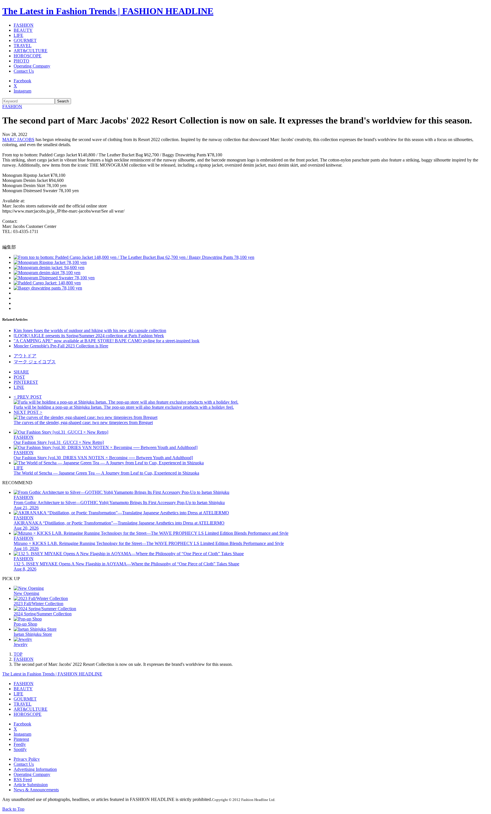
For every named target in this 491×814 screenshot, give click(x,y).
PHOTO (21, 60)
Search (63, 101)
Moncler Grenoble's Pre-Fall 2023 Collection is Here (61, 345)
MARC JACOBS (18, 139)
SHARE (21, 372)
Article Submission (31, 784)
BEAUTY (23, 30)
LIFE (18, 35)
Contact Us (24, 71)
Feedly (20, 744)
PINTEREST (26, 382)
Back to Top (13, 809)
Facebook (22, 80)
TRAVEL (23, 45)
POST (19, 377)
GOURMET (25, 40)
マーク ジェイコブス (35, 361)
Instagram (22, 91)
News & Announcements (36, 789)
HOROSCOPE (27, 55)
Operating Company (32, 66)
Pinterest (21, 739)
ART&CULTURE (30, 50)
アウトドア (25, 355)
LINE (19, 387)
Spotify (20, 749)
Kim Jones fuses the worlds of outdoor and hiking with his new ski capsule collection (90, 330)
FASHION (24, 25)
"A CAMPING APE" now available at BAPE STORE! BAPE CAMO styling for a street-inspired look (106, 340)
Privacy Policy (27, 759)
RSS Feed (23, 779)
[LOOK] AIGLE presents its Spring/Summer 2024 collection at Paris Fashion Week (89, 335)
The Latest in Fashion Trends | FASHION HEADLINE (107, 11)
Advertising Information (35, 769)
